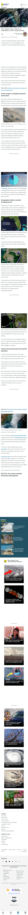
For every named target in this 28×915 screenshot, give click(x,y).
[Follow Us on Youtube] (9, 861)
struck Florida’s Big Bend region (18, 435)
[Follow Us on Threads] (16, 861)
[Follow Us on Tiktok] (12, 861)
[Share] (2, 34)
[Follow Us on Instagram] (6, 861)
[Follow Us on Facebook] (3, 861)
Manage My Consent (6, 824)
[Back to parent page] (4, 6)
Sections (23, 7)
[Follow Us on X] (19, 861)
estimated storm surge (21, 437)
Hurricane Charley (5, 456)
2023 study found (6, 188)
